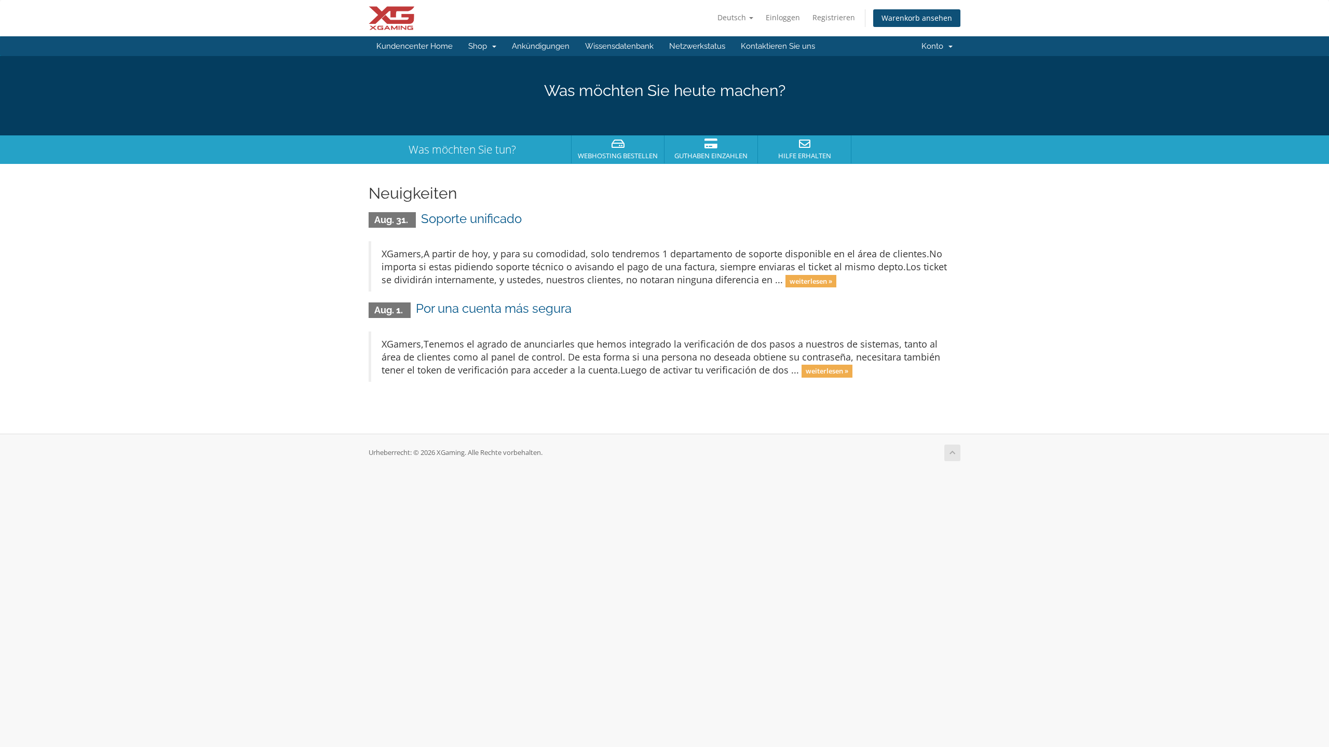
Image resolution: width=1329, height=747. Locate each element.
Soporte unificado (471, 218)
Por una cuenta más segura (494, 308)
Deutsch (732, 17)
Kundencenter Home (414, 46)
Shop (479, 46)
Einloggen (783, 17)
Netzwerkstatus (697, 46)
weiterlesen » (811, 280)
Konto (934, 46)
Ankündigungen (540, 46)
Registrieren (833, 17)
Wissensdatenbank (619, 46)
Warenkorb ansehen (917, 18)
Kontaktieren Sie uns (778, 46)
